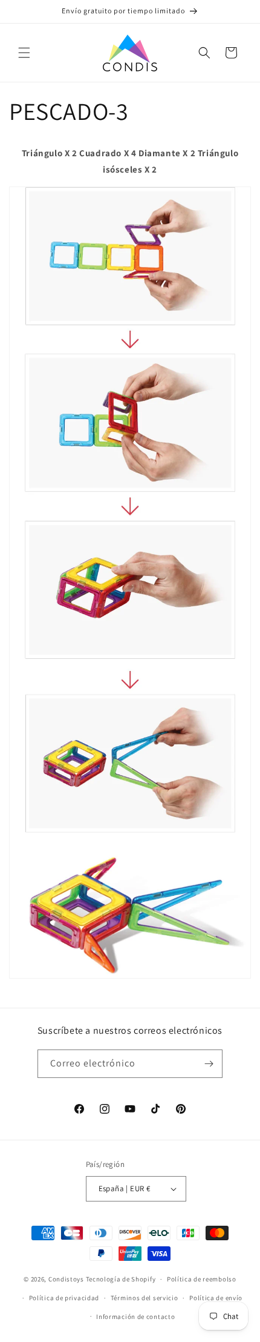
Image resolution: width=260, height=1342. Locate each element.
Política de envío (215, 1298)
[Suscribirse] (208, 1063)
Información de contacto (135, 1316)
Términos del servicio (144, 1298)
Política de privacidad (64, 1298)
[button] (24, 52)
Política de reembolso (201, 1279)
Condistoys (66, 1279)
